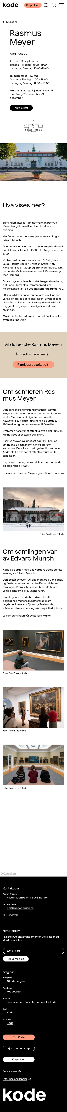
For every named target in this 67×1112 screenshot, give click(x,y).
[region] (33, 843)
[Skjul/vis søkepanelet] (54, 5)
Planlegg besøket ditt (33, 364)
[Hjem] (11, 5)
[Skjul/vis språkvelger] (46, 5)
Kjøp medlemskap (19, 1048)
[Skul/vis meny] (61, 5)
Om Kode (19, 1037)
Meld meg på (16, 958)
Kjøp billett (33, 5)
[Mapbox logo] (8, 874)
